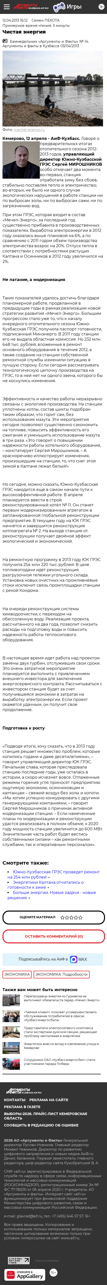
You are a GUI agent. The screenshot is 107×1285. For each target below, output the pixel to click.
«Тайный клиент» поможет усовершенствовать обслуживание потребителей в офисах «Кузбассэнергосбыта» (60, 1016)
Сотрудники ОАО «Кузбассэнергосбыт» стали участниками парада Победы (59, 1062)
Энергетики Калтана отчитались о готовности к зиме (45, 885)
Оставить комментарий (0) (54, 936)
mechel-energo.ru (29, 129)
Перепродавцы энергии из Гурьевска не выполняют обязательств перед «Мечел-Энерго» (62, 998)
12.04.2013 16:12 (15, 20)
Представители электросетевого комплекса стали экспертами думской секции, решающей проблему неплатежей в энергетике (60, 1032)
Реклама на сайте (48, 1100)
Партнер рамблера (47, 1260)
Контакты (14, 1100)
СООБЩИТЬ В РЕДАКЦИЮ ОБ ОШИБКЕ (41, 1125)
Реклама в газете (22, 1107)
